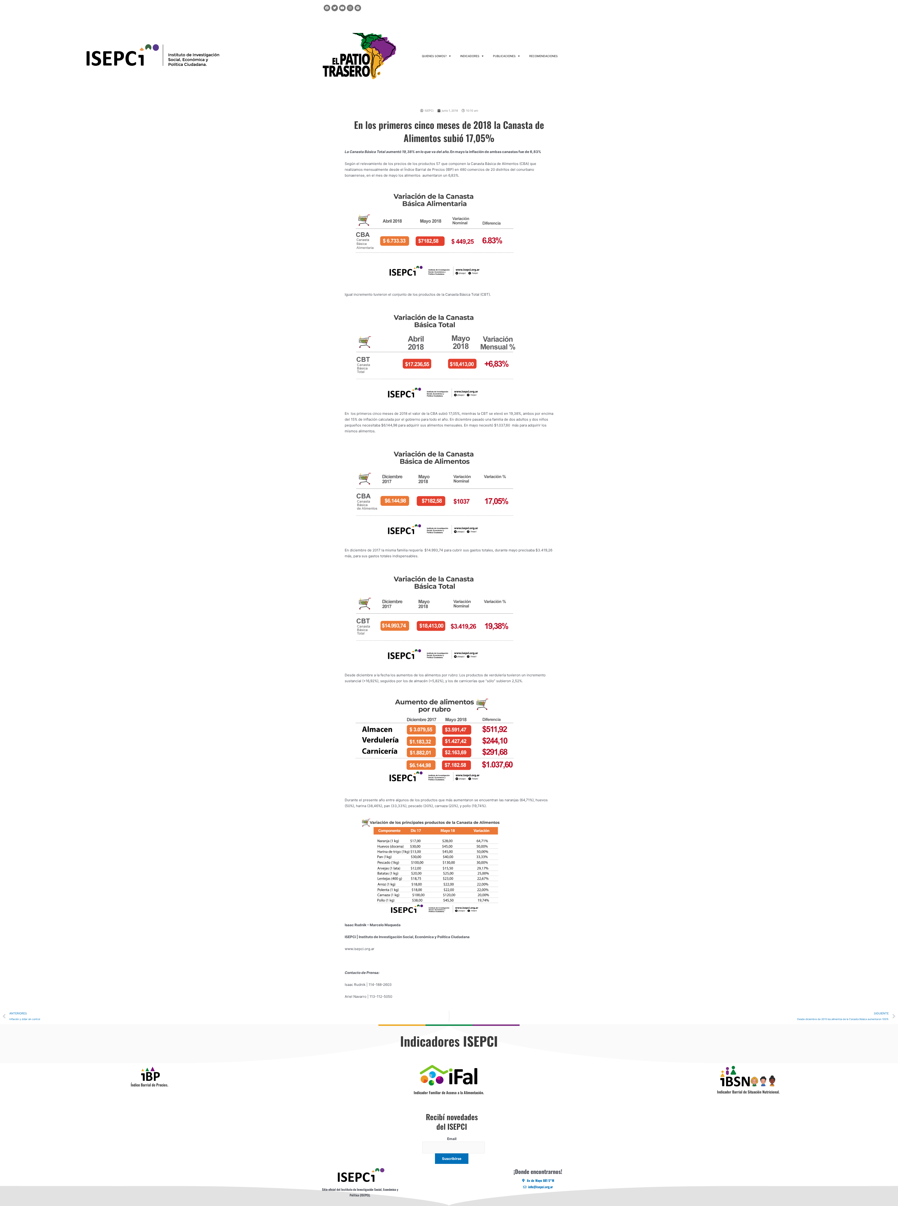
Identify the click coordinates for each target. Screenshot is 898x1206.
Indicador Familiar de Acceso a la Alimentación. (449, 1092)
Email (451, 1139)
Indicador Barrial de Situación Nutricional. (748, 1092)
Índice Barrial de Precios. (149, 1085)
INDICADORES (469, 56)
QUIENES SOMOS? (434, 56)
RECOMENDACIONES (543, 56)
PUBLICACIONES (504, 56)
